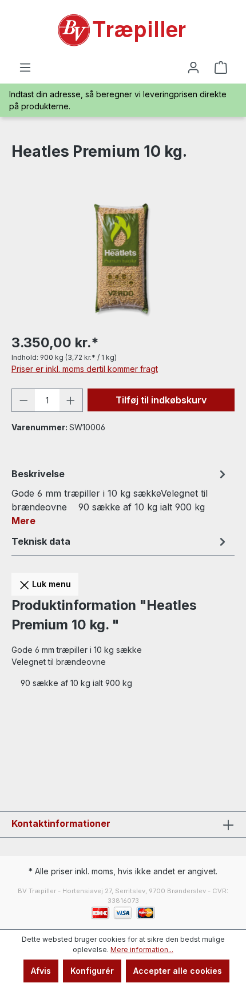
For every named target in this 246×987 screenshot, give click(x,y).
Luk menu (50, 584)
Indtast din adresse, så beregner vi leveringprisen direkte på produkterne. (118, 100)
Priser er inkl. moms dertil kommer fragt (84, 369)
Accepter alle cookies (177, 971)
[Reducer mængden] (23, 400)
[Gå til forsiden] (123, 30)
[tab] (120, 496)
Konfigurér (92, 971)
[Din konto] (193, 67)
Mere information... (141, 949)
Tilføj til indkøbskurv (161, 400)
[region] (123, 259)
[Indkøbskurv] (221, 67)
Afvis (41, 971)
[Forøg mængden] (71, 400)
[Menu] (25, 67)
